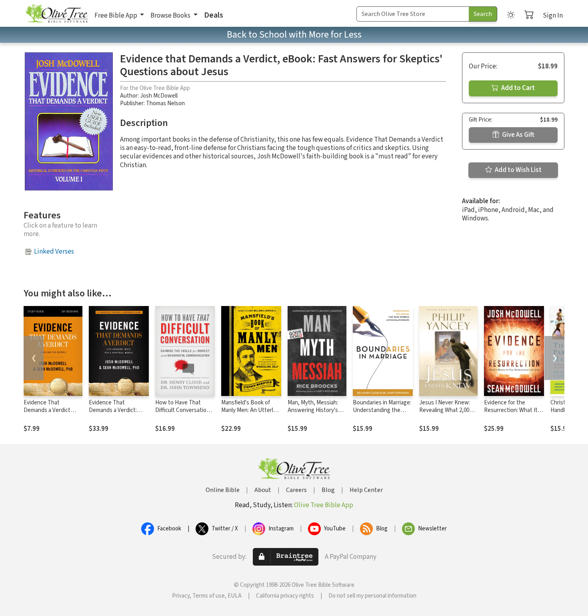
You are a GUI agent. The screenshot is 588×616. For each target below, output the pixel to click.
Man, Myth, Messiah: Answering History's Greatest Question (313, 410)
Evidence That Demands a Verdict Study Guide (47, 410)
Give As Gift (517, 135)
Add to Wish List (518, 170)
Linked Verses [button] (54, 251)
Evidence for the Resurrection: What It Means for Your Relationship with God (511, 414)
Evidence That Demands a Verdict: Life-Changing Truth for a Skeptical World (118, 414)
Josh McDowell (159, 96)
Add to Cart (517, 88)
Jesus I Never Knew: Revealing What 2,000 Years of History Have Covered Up (445, 414)
